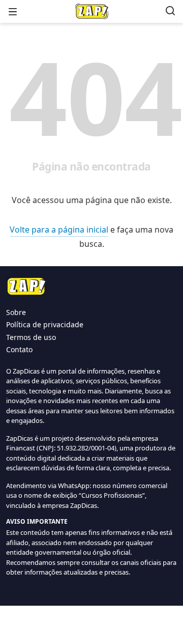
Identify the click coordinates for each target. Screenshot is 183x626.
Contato (19, 349)
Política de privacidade (44, 324)
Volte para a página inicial (59, 229)
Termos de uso (31, 337)
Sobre (16, 312)
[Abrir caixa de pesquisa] (170, 11)
